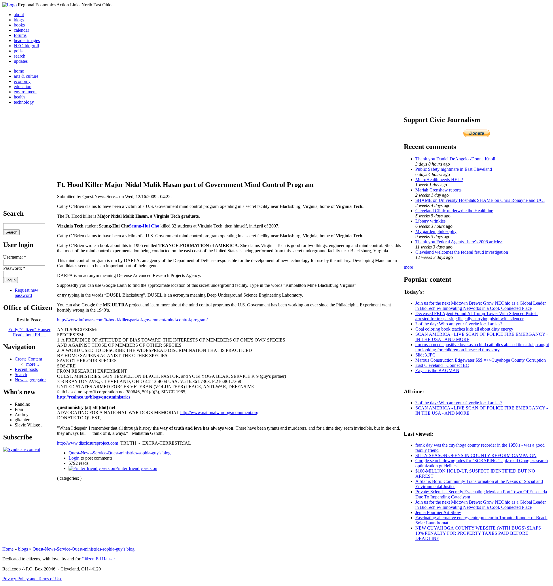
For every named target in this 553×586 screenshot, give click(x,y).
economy (22, 81)
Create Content (28, 358)
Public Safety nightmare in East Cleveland (453, 169)
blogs (19, 19)
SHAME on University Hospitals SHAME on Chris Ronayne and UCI (480, 200)
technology (24, 102)
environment (25, 91)
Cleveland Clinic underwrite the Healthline (454, 210)
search (19, 56)
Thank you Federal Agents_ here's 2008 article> (459, 241)
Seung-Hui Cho (144, 225)
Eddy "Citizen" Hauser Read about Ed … (29, 332)
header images (27, 40)
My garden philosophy (436, 231)
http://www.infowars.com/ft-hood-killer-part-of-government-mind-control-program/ (132, 319)
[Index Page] (9, 4)
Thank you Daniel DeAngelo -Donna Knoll (455, 158)
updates (21, 61)
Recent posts (26, 369)
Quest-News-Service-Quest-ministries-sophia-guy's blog (120, 452)
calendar (21, 30)
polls (18, 50)
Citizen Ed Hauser (98, 558)
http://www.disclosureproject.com (87, 443)
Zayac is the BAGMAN (437, 370)
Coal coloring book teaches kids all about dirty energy (464, 329)
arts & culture (26, 76)
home (19, 71)
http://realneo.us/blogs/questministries (93, 397)
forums (20, 35)
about (19, 14)
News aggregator (30, 379)
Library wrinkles (430, 221)
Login (74, 458)
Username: (14, 257)
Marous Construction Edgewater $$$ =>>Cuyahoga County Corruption (480, 360)
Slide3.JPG (425, 354)
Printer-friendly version (136, 468)
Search (21, 374)
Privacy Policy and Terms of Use (32, 578)
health (19, 96)
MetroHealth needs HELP (439, 179)
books (19, 24)
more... (32, 364)
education (22, 86)
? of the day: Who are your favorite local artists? (458, 323)
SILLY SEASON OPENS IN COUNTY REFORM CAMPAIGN (476, 455)
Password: (14, 268)
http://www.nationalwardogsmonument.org (219, 412)
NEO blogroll (26, 45)
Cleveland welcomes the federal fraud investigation (461, 252)
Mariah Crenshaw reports (438, 189)
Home (8, 549)
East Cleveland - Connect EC (442, 365)
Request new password (26, 293)
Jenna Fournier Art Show (438, 512)
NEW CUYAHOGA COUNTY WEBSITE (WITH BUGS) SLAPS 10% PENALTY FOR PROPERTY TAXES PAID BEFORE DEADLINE (478, 533)
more (408, 267)
